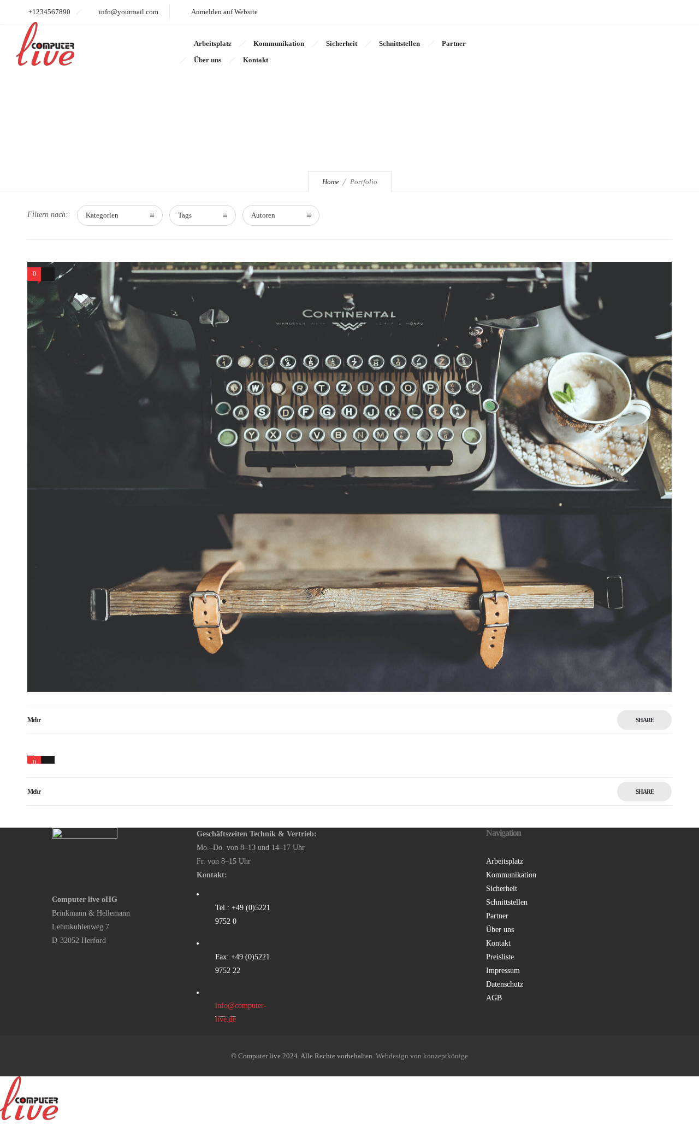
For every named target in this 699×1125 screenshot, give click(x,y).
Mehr (33, 720)
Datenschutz (504, 984)
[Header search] (669, 44)
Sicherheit (341, 43)
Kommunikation (278, 43)
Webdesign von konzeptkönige (422, 1056)
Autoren (263, 215)
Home (330, 182)
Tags (185, 215)
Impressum (503, 970)
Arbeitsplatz (213, 43)
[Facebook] (623, 12)
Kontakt (255, 60)
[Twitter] (671, 12)
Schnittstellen (399, 43)
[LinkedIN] (647, 12)
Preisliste (500, 957)
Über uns (207, 60)
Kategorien (102, 215)
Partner (454, 43)
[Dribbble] (599, 12)
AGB (494, 998)
